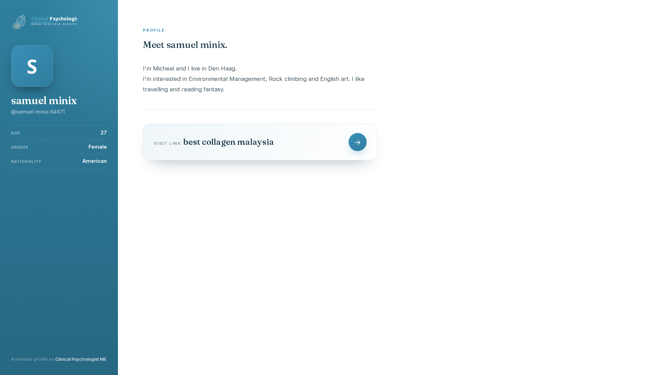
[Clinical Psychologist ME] (44, 27)
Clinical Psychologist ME (80, 359)
